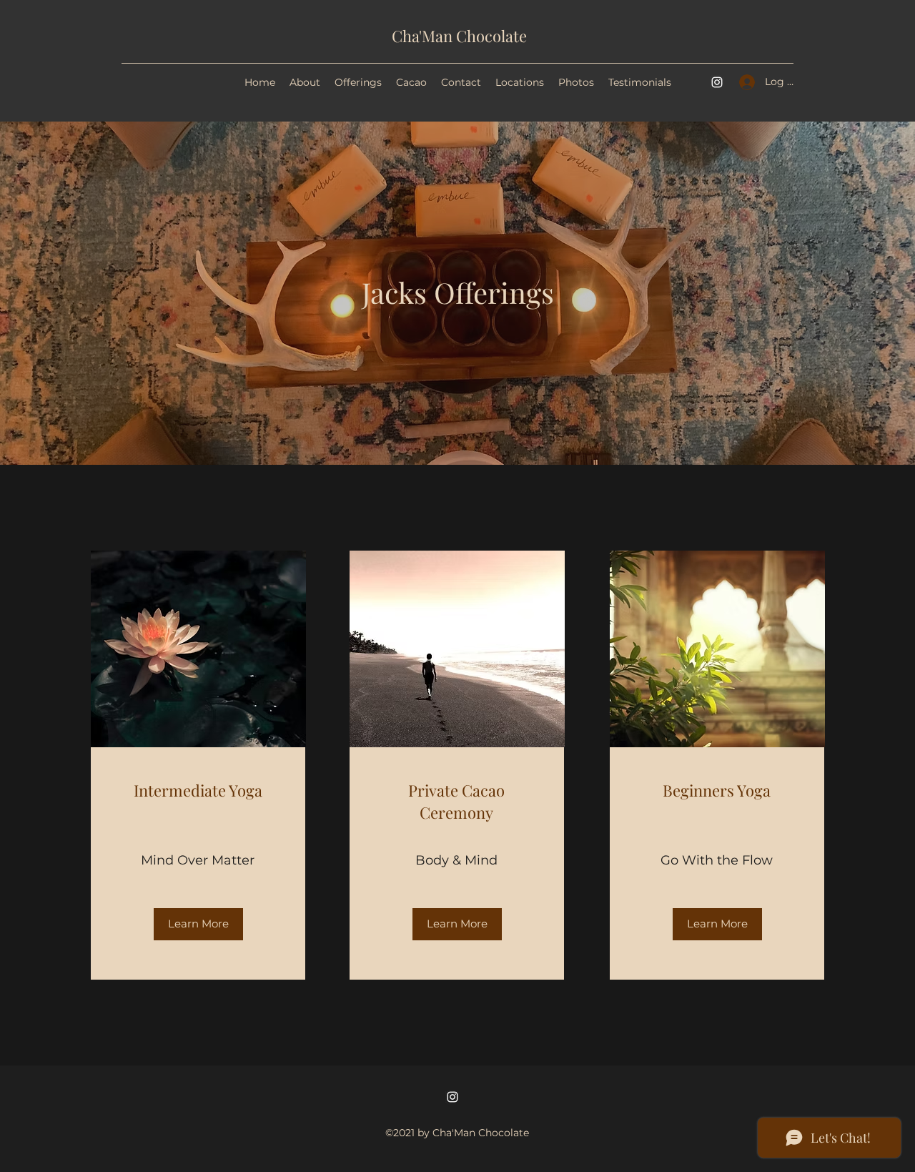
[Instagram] (717, 82)
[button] (198, 924)
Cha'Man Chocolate (459, 35)
